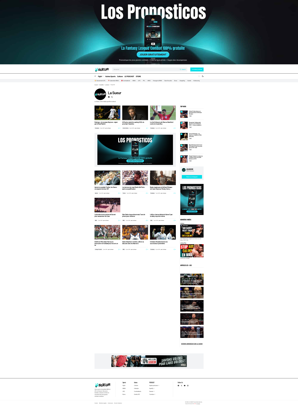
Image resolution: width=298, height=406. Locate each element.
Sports (96, 193)
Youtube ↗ (152, 394)
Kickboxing (196, 80)
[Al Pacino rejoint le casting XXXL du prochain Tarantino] (135, 113)
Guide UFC (137, 394)
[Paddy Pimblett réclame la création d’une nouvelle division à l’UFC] (184, 159)
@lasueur (189, 169)
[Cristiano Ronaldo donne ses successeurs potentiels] (163, 232)
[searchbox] (145, 69)
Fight (190, 116)
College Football (98, 249)
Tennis (124, 193)
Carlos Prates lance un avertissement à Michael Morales (195, 112)
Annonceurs (110, 403)
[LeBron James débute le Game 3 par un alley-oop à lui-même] (163, 205)
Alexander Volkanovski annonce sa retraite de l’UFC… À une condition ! (195, 124)
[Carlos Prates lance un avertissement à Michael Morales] (184, 114)
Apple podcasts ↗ (154, 385)
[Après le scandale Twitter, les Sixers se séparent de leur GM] (107, 178)
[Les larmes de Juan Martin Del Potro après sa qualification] (135, 178)
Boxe (175, 80)
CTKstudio (198, 403)
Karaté (189, 80)
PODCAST (151, 382)
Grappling (182, 80)
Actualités (101, 84)
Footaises (97, 128)
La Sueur (107, 84)
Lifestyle (136, 388)
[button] (95, 76)
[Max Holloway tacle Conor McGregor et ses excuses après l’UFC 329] (184, 148)
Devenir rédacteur (118, 403)
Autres (135, 382)
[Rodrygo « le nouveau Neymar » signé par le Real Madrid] (107, 113)
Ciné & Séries (125, 128)
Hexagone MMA (157, 80)
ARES (148, 80)
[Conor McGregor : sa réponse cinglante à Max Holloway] (184, 136)
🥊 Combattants (125, 80)
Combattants (137, 391)
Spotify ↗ (151, 388)
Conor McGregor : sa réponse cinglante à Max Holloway (195, 135)
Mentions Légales (103, 403)
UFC (139, 80)
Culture (136, 385)
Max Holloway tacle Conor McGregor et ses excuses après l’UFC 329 (195, 146)
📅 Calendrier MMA (113, 80)
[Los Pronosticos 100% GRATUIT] (149, 33)
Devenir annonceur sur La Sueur (191, 344)
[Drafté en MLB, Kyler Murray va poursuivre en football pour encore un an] (107, 232)
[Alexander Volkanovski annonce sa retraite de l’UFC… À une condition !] (184, 125)
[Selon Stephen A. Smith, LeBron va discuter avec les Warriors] (135, 232)
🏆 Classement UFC (100, 80)
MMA (134, 80)
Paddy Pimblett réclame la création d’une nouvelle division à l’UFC (196, 157)
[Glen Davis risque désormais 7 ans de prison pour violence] (135, 205)
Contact (96, 403)
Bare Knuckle (168, 80)
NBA (96, 220)
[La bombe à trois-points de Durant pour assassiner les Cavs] (107, 205)
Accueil (96, 84)
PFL (144, 80)
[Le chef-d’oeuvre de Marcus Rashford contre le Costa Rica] (163, 113)
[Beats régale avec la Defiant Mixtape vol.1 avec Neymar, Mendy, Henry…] (163, 178)
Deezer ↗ (151, 391)
